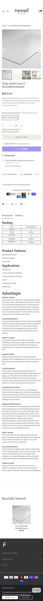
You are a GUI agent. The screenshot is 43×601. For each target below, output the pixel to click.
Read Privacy (25, 595)
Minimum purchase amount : (19, 113)
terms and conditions (22, 144)
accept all (10, 597)
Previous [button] (4, 50)
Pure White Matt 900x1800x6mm (21, 527)
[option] (21, 49)
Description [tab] (7, 215)
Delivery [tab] (19, 215)
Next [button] (39, 50)
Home (4, 26)
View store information (12, 166)
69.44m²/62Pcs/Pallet (10, 117)
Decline (26, 597)
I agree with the (17, 144)
